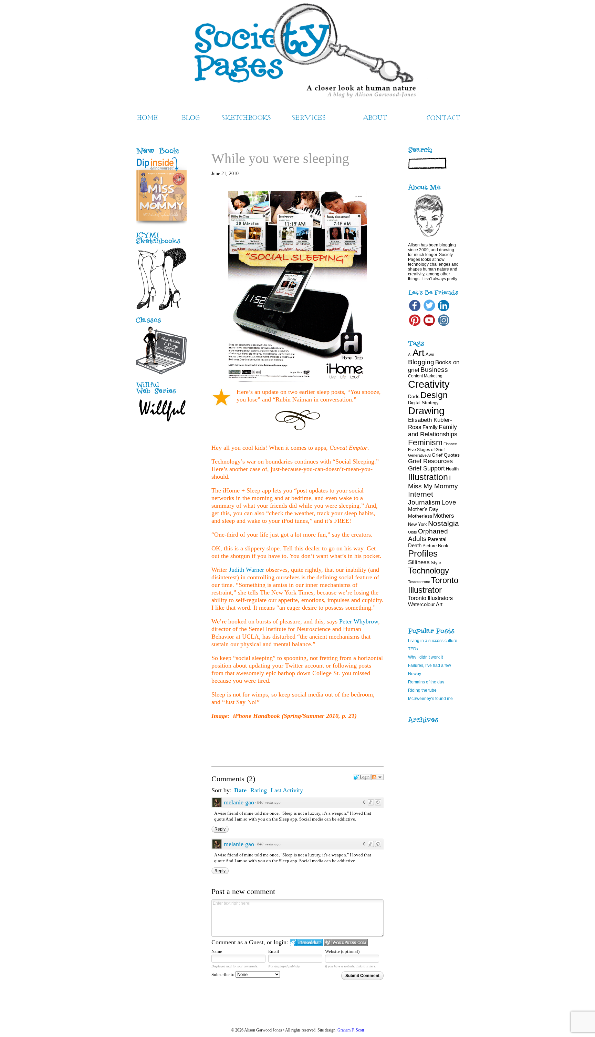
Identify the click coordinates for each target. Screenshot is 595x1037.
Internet (420, 494)
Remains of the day (426, 682)
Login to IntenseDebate (306, 942)
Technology (428, 570)
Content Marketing (425, 376)
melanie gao (239, 802)
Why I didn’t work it (425, 657)
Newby (414, 673)
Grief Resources (430, 461)
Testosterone (419, 582)
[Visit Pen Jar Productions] (161, 244)
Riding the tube (422, 690)
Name (216, 951)
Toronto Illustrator (433, 585)
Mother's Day (423, 509)
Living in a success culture (432, 640)
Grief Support (426, 468)
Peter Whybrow (358, 621)
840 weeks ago (269, 802)
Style (436, 562)
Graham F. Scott (350, 1030)
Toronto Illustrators (430, 598)
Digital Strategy (423, 402)
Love (448, 502)
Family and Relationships (432, 431)
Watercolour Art (425, 604)
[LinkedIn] (443, 310)
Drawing (426, 410)
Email (273, 951)
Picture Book (435, 545)
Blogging (421, 362)
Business (434, 369)
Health (452, 468)
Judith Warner (246, 569)
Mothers (443, 515)
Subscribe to (223, 974)
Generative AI (419, 455)
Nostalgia (443, 523)
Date (240, 790)
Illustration (428, 477)
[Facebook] (414, 310)
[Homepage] (297, 51)
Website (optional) (342, 951)
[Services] (161, 323)
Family (430, 427)
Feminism (425, 442)
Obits (412, 532)
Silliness (419, 562)
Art (419, 352)
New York (417, 524)
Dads (413, 396)
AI (409, 355)
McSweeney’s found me (430, 698)
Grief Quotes (446, 455)
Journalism (424, 502)
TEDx (413, 649)
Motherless (420, 516)
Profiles (423, 553)
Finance (450, 444)
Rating (258, 790)
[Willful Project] (161, 394)
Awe (430, 354)
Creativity (429, 384)
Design (434, 395)
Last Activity (287, 790)
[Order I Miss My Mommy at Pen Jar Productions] (169, 154)
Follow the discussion (377, 777)
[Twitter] (429, 310)
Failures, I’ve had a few (429, 665)
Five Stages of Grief (426, 449)
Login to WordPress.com (346, 942)
